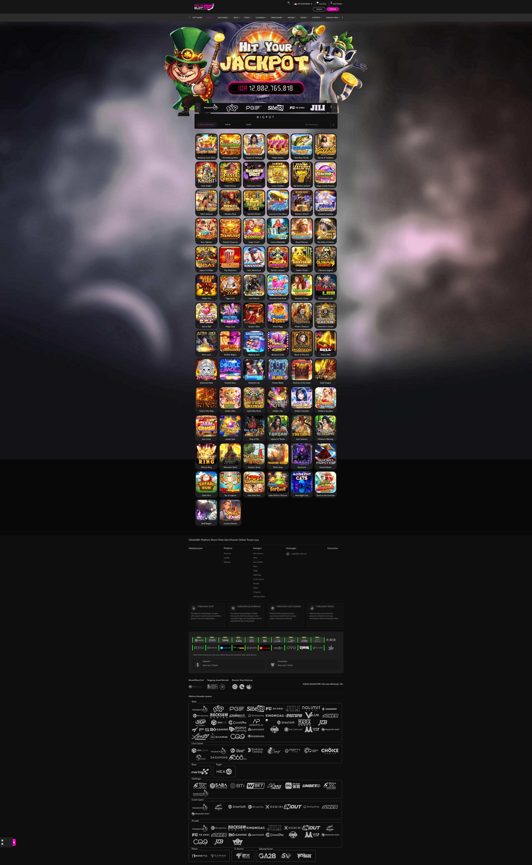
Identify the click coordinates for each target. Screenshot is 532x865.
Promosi (227, 554)
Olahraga (260, 17)
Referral (227, 562)
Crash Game (276, 17)
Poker (303, 17)
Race (236, 17)
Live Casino (223, 17)
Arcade (291, 17)
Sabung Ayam (332, 17)
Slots (209, 17)
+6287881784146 (298, 554)
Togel (247, 17)
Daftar (333, 9)
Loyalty (227, 558)
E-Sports (316, 17)
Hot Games (197, 17)
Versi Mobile (337, 4)
